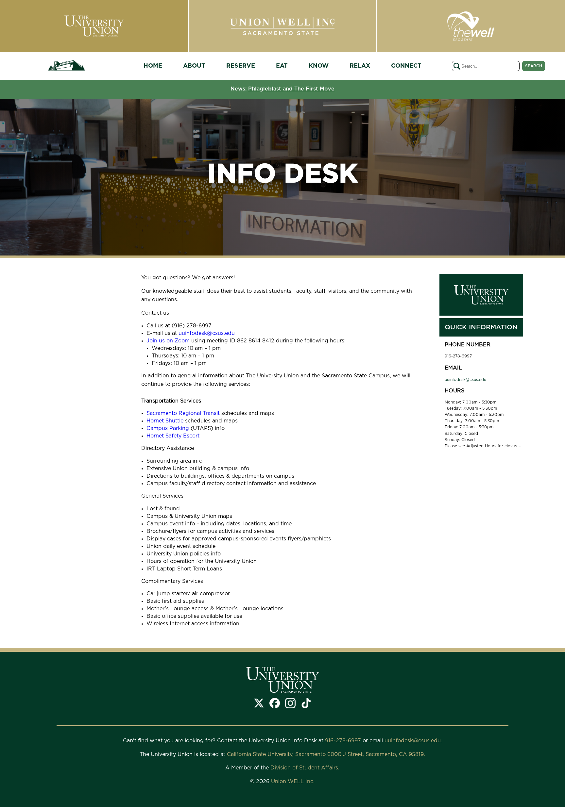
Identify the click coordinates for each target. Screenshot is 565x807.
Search (533, 66)
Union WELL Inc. (293, 781)
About (194, 66)
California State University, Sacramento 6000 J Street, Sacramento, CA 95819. (326, 754)
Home (153, 66)
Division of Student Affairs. (304, 767)
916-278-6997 (344, 740)
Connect (406, 66)
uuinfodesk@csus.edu (207, 333)
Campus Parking (167, 428)
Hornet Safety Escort (172, 435)
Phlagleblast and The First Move (291, 88)
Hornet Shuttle (164, 420)
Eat (282, 66)
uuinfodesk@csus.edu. (413, 740)
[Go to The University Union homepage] (66, 66)
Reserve (240, 66)
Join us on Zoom (168, 340)
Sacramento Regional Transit (183, 413)
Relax (360, 66)
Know (319, 66)
